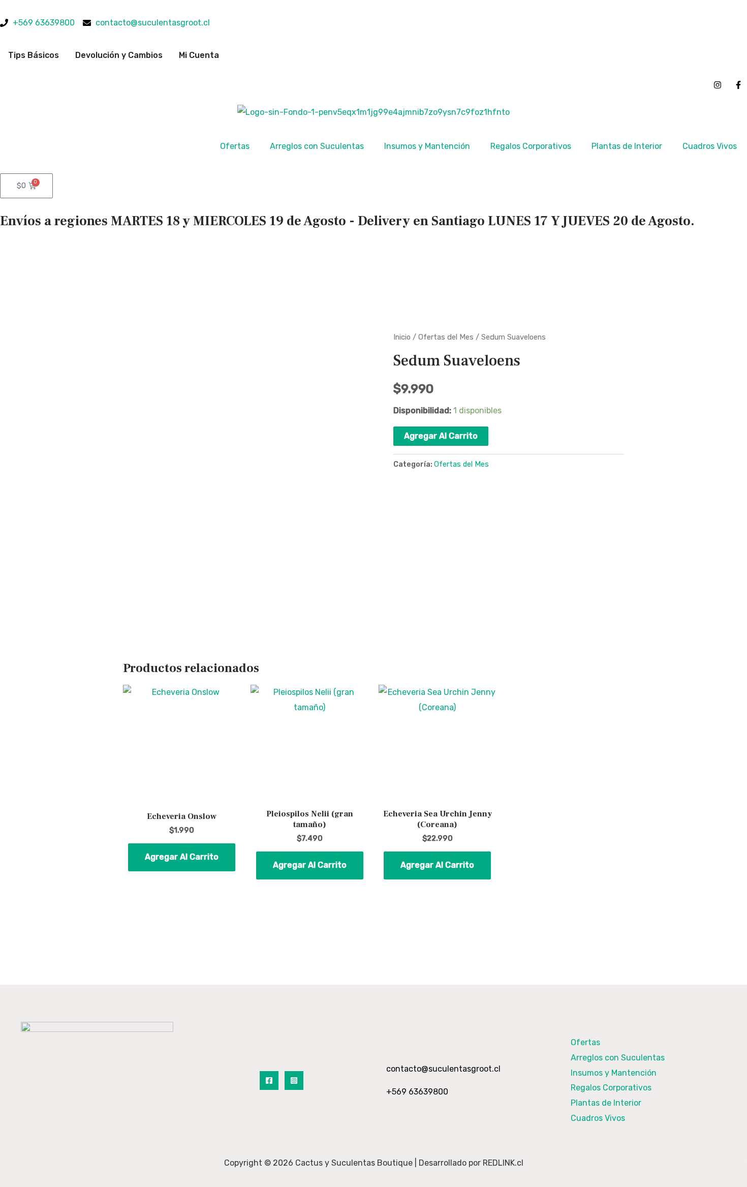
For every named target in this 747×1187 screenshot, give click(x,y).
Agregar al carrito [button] (182, 857)
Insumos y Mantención (427, 146)
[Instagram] (294, 1080)
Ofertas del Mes (446, 337)
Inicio (402, 337)
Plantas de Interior (627, 146)
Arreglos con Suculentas (317, 146)
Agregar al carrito (441, 436)
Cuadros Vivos (709, 146)
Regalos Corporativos (530, 146)
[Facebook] (269, 1080)
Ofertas (235, 146)
